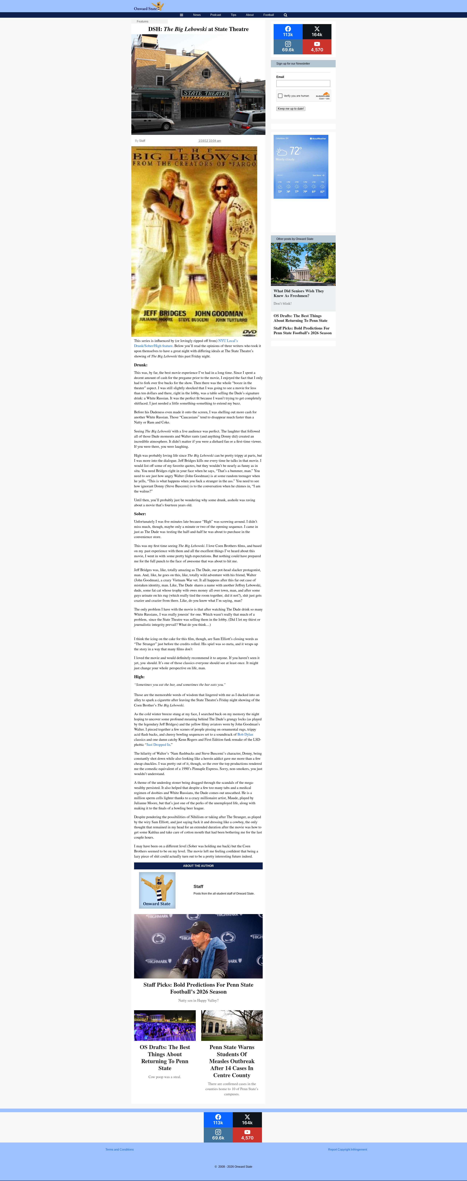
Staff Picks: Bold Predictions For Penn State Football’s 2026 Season (198, 988)
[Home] (149, 9)
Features (142, 21)
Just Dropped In (158, 744)
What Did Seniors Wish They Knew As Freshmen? (299, 293)
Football (268, 14)
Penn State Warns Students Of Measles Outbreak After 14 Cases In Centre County (232, 1061)
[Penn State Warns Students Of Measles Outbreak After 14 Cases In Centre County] (232, 1039)
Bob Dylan (245, 734)
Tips (233, 14)
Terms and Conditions (119, 1149)
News (197, 14)
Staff (142, 140)
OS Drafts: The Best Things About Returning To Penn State (165, 1057)
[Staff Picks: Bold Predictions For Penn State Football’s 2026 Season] (198, 977)
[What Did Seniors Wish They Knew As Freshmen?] (303, 286)
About (250, 14)
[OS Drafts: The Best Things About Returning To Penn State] (165, 1039)
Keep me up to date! (291, 108)
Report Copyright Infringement (347, 1149)
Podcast (215, 14)
